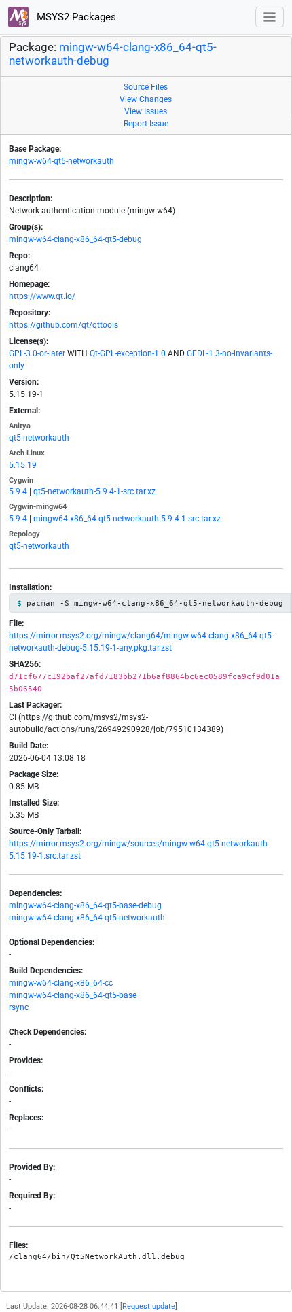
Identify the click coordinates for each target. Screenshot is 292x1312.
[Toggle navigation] (270, 17)
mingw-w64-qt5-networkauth (61, 161)
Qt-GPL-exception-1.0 (128, 353)
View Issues (145, 111)
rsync (19, 1007)
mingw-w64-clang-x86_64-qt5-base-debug (85, 905)
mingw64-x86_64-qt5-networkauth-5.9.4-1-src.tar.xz (127, 518)
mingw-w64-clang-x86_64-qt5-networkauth (87, 917)
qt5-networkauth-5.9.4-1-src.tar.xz (94, 491)
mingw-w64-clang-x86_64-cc (61, 983)
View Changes (146, 99)
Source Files (146, 87)
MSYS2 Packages (75, 17)
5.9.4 (18, 491)
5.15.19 (23, 465)
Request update (148, 1306)
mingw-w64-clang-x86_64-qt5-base (72, 995)
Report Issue (146, 123)
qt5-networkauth (39, 438)
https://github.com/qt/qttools (63, 325)
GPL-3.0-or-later (37, 353)
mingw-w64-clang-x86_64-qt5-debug (75, 239)
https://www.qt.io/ (42, 296)
